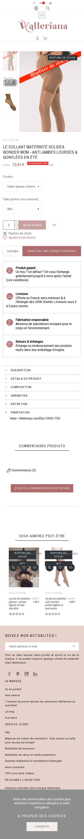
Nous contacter (15, 767)
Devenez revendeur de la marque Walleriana (32, 788)
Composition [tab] (21, 387)
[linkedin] (35, 673)
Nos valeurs (12, 695)
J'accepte (42, 826)
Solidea (11, 140)
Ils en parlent (13, 689)
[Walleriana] (42, 26)
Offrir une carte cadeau (19, 773)
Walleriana (17, 593)
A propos (11, 717)
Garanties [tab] (19, 395)
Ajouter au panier (32, 225)
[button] (55, 225)
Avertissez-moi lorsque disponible (52, 251)
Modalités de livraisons (20, 748)
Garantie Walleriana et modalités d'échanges (33, 760)
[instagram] (26, 673)
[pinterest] (17, 673)
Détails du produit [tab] (26, 378)
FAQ (7, 732)
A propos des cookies (42, 815)
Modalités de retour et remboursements (30, 754)
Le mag (9, 711)
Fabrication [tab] (20, 412)
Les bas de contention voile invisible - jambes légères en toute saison (55, 603)
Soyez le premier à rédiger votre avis (43, 488)
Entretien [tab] (19, 404)
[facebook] (9, 673)
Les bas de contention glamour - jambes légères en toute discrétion (19, 603)
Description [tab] (21, 370)
